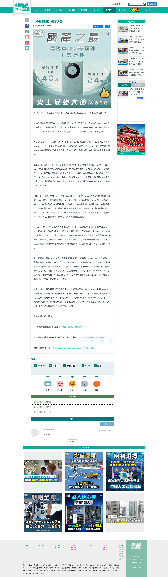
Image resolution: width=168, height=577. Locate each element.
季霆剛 (57, 568)
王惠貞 (63, 568)
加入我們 (121, 553)
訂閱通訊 (152, 4)
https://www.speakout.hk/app (92, 337)
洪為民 (106, 568)
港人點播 (59, 10)
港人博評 (122, 10)
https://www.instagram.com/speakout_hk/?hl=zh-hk (71, 348)
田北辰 (46, 568)
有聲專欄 (84, 10)
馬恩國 (91, 568)
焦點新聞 (46, 10)
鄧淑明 (112, 568)
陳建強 (85, 568)
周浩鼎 (40, 568)
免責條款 (121, 549)
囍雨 (42, 573)
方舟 (101, 568)
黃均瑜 (25, 570)
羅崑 (114, 570)
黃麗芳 (58, 570)
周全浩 (96, 568)
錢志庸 (30, 570)
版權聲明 (121, 551)
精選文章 (31, 573)
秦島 (29, 568)
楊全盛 (117, 568)
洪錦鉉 (47, 570)
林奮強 (37, 573)
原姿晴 (99, 565)
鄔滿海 (51, 568)
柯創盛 (42, 570)
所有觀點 (73, 549)
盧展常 (91, 570)
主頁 (35, 10)
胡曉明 (35, 568)
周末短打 (70, 565)
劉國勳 (36, 570)
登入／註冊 (148, 10)
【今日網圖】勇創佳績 (42, 402)
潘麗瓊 (74, 568)
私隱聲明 (121, 547)
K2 (105, 570)
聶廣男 (85, 570)
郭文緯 (116, 565)
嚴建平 (64, 570)
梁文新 (109, 570)
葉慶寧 (79, 568)
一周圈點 (63, 565)
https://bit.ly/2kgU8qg (71, 327)
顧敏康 (36, 565)
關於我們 (121, 545)
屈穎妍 (25, 565)
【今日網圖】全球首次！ (43, 407)
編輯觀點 (73, 547)
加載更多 (72, 441)
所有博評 (105, 549)
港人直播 (71, 10)
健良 (80, 570)
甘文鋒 (70, 570)
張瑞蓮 (30, 565)
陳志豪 (25, 573)
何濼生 (93, 565)
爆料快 (121, 559)
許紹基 (104, 565)
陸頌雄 (53, 570)
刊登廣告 (121, 557)
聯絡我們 (121, 555)
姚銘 (118, 570)
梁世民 (82, 565)
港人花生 (109, 10)
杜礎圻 (75, 570)
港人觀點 (97, 10)
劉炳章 (76, 565)
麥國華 (110, 565)
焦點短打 (56, 565)
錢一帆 (25, 568)
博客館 (105, 547)
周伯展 (68, 568)
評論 (106, 424)
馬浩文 (88, 565)
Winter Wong (98, 570)
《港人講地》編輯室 (46, 565)
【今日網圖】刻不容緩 (42, 412)
